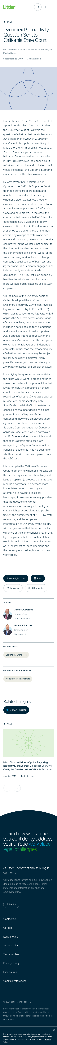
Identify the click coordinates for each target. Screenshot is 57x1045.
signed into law (35, 313)
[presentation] (28, 743)
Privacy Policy (11, 963)
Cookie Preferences (14, 981)
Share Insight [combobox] (13, 578)
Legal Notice (10, 937)
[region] (28, 1035)
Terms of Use (11, 954)
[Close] (54, 1030)
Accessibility (10, 945)
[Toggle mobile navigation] (52, 7)
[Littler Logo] (9, 7)
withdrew (8, 165)
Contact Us (9, 919)
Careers (7, 928)
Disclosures (10, 972)
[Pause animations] (46, 7)
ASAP (9, 724)
